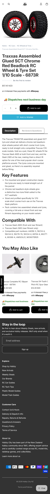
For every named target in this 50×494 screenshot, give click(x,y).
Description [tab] (10, 131)
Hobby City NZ (28, 482)
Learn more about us (11, 456)
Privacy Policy (8, 426)
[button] (25, 117)
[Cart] (47, 4)
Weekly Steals (8, 374)
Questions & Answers (11, 422)
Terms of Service (9, 430)
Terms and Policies (25, 487)
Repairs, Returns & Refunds (14, 418)
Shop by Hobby (9, 366)
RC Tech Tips (8, 387)
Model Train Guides (10, 395)
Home (4, 46)
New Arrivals (7, 370)
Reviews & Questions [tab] (32, 131)
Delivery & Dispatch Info (12, 414)
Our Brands (7, 378)
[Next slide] (43, 284)
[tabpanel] (25, 188)
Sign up (25, 349)
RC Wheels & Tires (24, 46)
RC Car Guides (8, 382)
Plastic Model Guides (11, 391)
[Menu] (3, 4)
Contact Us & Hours (10, 410)
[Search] (9, 4)
